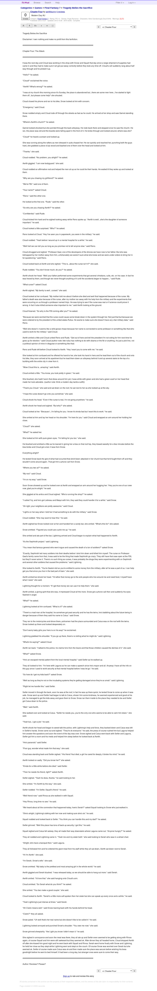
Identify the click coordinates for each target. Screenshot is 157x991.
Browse (37, 2)
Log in (131, 2)
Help (57, 2)
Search (48, 2)
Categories (26, 8)
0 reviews (61, 11)
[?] (123, 18)
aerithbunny (51, 11)
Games (38, 8)
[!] (121, 18)
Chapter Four (36, 12)
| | (52, 25)
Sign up (66, 976)
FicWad (25, 2)
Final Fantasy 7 (52, 8)
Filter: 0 (119, 2)
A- (24, 25)
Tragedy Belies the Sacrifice (77, 8)
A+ (35, 25)
